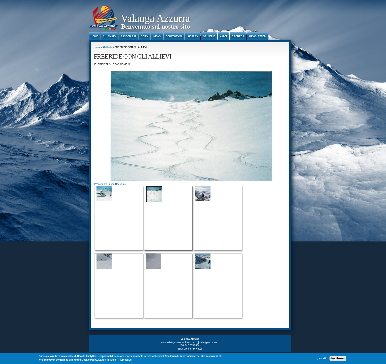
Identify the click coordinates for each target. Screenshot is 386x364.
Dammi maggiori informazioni (115, 359)
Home (94, 36)
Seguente (120, 184)
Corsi (144, 36)
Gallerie (209, 36)
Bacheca (238, 36)
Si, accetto (321, 358)
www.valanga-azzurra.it (173, 342)
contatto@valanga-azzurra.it (203, 342)
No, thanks (338, 358)
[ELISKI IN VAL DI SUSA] (119, 193)
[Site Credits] (185, 348)
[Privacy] (197, 348)
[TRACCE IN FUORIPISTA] (191, 180)
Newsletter (257, 36)
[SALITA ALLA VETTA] (218, 193)
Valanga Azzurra (155, 18)
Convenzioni (174, 36)
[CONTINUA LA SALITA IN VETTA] (119, 261)
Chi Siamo (109, 36)
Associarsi (128, 36)
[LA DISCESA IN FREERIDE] (169, 261)
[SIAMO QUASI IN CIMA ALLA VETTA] (218, 261)
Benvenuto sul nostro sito (155, 26)
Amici (223, 36)
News (157, 36)
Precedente (100, 184)
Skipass (192, 36)
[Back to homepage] (104, 31)
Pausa (111, 184)
